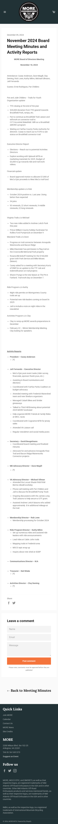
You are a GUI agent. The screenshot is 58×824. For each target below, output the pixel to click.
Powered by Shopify (24, 821)
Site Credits (8, 731)
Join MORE (8, 715)
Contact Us (8, 723)
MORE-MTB (13, 821)
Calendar (7, 719)
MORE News (8, 727)
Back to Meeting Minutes (30, 690)
